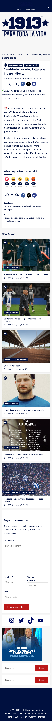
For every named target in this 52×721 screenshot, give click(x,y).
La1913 (8, 278)
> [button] (48, 3)
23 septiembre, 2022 (29, 79)
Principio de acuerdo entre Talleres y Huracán (24, 410)
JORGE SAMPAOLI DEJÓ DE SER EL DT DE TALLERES (26, 274)
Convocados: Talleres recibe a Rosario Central (24, 454)
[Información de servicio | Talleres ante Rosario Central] (26, 479)
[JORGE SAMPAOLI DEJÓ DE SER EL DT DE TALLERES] (26, 255)
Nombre (8, 576)
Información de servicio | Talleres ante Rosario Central (24, 500)
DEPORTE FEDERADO (26, 9)
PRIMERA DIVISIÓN (31, 65)
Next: (24, 218)
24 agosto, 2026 (19, 458)
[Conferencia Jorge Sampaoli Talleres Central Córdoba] (26, 299)
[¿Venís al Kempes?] (26, 346)
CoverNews (26, 716)
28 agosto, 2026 (19, 413)
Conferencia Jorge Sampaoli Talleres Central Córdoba (23, 320)
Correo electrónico (33, 578)
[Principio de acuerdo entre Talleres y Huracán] (26, 390)
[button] (4, 3)
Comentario (10, 540)
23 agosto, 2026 (19, 505)
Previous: (22, 206)
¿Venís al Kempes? (12, 365)
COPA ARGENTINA (15, 65)
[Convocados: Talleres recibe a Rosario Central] (26, 435)
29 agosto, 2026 (19, 369)
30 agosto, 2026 (19, 278)
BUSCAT (8, 359)
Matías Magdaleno (12, 79)
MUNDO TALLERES (11, 492)
